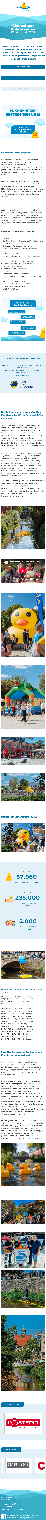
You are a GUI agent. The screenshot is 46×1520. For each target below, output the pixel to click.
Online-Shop (23, 78)
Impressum (6, 1504)
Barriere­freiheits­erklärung (12, 1509)
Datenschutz (7, 1506)
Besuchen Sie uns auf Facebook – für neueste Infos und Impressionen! (22, 1517)
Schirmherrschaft (12, 1404)
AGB (14, 1504)
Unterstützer (11, 1449)
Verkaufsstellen (23, 67)
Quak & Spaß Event (23, 89)
